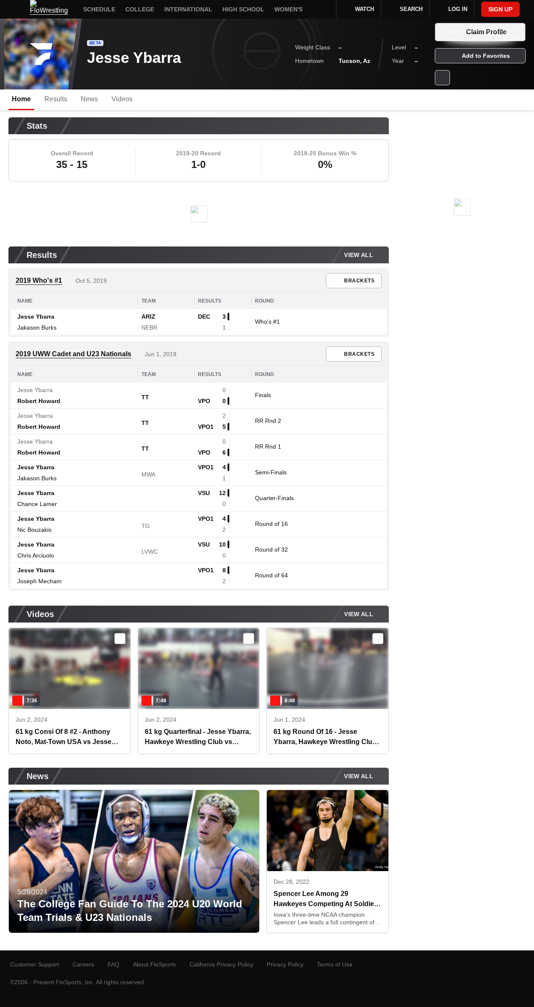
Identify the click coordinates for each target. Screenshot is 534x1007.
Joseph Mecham (39, 581)
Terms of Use (334, 964)
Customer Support (34, 964)
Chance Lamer (37, 504)
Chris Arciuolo (35, 555)
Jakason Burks (37, 327)
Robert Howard (38, 401)
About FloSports (154, 964)
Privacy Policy (285, 964)
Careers (83, 964)
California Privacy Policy (221, 964)
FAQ (113, 964)
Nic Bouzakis (34, 529)
